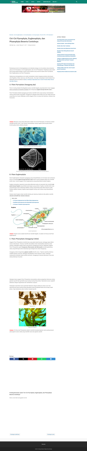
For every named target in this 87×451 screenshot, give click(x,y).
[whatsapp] (41, 359)
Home (22, 1)
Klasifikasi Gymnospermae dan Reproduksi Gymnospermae (26, 202)
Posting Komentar (31, 45)
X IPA (27, 1)
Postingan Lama (50, 434)
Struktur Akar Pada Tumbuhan (63, 45)
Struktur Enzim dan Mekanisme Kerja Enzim (66, 48)
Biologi (54, 1)
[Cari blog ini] (76, 2)
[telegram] (50, 359)
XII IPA (38, 1)
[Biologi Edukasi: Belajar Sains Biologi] (14, 2)
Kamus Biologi (46, 1)
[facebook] (14, 359)
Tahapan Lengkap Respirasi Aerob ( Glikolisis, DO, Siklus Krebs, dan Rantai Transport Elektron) (67, 60)
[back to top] (84, 448)
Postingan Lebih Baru (14, 434)
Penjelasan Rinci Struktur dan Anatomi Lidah (66, 71)
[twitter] (23, 359)
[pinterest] (32, 359)
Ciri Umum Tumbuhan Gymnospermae (21, 204)
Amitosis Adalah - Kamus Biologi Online (65, 43)
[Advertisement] (43, 22)
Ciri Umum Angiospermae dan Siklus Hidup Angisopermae (25, 200)
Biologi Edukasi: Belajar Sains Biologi (45, 449)
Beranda (43, 444)
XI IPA (32, 1)
